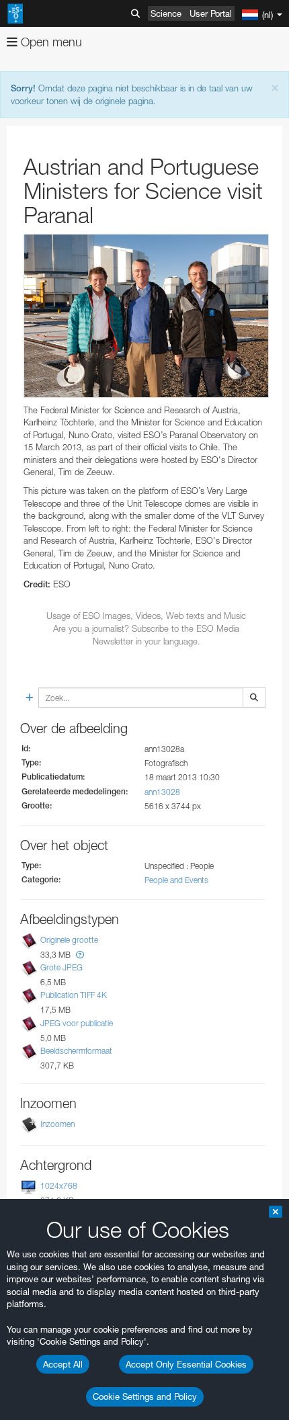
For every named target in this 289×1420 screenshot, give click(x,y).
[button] (80, 955)
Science (166, 13)
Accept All (63, 1364)
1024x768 (58, 1186)
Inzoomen (57, 1124)
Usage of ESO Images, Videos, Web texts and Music (146, 615)
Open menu (49, 42)
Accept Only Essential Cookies (186, 1364)
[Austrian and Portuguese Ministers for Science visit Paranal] (146, 316)
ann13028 (162, 792)
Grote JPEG (61, 967)
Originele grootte (69, 940)
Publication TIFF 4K (73, 996)
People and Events (176, 880)
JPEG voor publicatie (76, 1023)
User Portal (211, 13)
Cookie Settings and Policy (145, 1396)
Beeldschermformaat (76, 1051)
